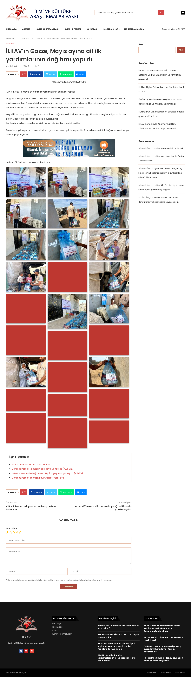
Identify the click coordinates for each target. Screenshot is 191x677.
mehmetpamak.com (62, 634)
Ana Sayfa (151, 672)
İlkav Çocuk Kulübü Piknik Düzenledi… (31, 464)
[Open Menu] (183, 13)
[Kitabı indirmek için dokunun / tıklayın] (69, 141)
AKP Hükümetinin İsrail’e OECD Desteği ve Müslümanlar (118, 636)
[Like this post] (25, 74)
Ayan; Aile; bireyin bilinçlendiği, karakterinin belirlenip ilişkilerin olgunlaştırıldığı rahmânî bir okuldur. (160, 173)
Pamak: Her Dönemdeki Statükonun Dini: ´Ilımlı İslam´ (118, 627)
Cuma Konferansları (47, 29)
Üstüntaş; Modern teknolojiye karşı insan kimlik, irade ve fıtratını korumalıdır (162, 649)
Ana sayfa (10, 38)
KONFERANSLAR (110, 29)
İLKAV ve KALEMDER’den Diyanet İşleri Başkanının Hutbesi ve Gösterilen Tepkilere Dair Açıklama (116, 646)
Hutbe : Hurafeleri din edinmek (168, 148)
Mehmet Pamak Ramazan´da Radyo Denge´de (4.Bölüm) (42, 468)
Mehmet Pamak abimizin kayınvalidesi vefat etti (37, 477)
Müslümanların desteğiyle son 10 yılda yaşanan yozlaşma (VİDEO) (47, 473)
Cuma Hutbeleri (72, 29)
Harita (54, 630)
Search (161, 12)
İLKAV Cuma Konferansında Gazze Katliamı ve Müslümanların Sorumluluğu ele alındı (159, 75)
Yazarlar (92, 29)
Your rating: (11, 528)
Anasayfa (11, 29)
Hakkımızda (57, 627)
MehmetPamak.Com (134, 29)
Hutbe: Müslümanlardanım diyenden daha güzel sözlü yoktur (163, 659)
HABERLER (25, 29)
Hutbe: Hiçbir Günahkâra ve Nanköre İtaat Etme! (163, 639)
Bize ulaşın (57, 623)
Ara (140, 44)
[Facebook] (21, 651)
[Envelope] (32, 651)
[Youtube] (26, 651)
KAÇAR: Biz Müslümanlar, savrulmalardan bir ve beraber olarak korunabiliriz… (117, 658)
